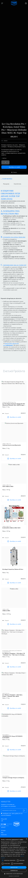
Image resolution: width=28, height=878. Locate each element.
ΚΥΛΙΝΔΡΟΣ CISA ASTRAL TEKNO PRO (14, 237)
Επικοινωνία (3, 834)
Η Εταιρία (3, 830)
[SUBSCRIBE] (24, 810)
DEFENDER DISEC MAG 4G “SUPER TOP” (14, 265)
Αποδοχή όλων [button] (14, 867)
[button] (14, 874)
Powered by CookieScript (14, 876)
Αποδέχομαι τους (11, 814)
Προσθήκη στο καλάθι (14, 167)
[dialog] (14, 858)
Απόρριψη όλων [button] (14, 870)
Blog (2, 832)
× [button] (26, 838)
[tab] (6, 184)
